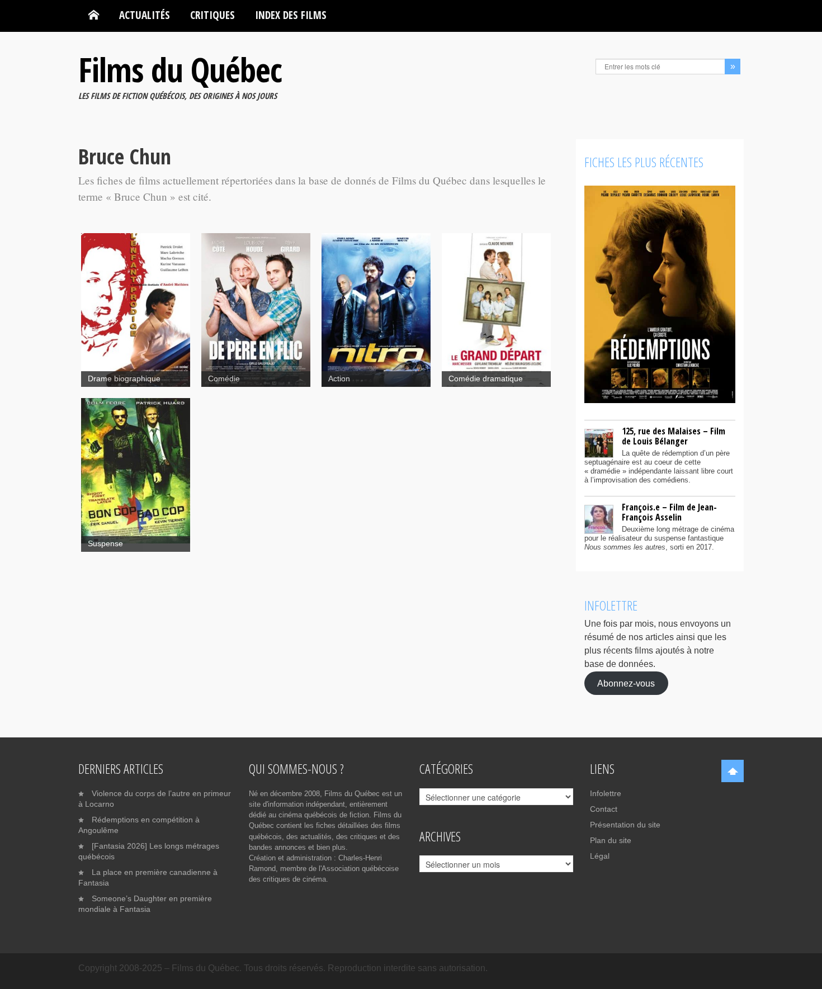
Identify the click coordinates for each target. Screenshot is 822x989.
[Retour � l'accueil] (94, 15)
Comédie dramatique (485, 379)
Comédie (224, 379)
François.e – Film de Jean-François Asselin (669, 512)
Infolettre (605, 793)
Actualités (144, 14)
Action (339, 379)
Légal (600, 855)
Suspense (105, 544)
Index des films (291, 14)
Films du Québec (180, 69)
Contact (603, 809)
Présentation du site (625, 824)
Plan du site (610, 840)
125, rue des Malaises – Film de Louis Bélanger (673, 436)
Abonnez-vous (626, 683)
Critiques (212, 14)
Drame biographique (124, 379)
